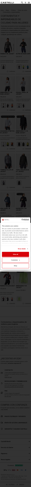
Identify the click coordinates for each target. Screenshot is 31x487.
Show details (22, 249)
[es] (7, 2)
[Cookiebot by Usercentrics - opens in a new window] (22, 220)
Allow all (15, 254)
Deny (15, 265)
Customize (14, 260)
